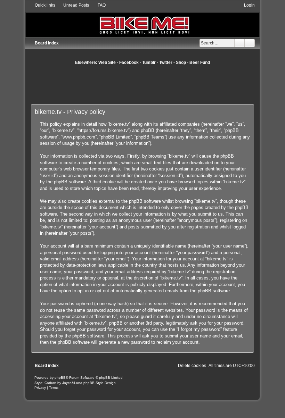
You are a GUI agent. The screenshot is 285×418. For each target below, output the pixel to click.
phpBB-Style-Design (99, 383)
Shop (181, 62)
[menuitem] (73, 5)
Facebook (129, 62)
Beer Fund (199, 62)
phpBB (60, 377)
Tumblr (149, 62)
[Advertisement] (157, 84)
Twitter (165, 62)
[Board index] (142, 19)
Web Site (107, 62)
